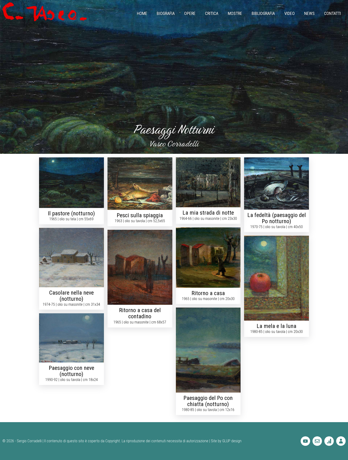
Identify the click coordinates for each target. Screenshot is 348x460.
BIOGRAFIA (166, 13)
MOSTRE (235, 13)
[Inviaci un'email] (317, 441)
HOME (142, 13)
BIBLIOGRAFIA (263, 13)
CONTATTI (332, 13)
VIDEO (289, 13)
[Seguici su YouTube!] (305, 441)
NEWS (309, 13)
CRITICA (211, 13)
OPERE (190, 13)
